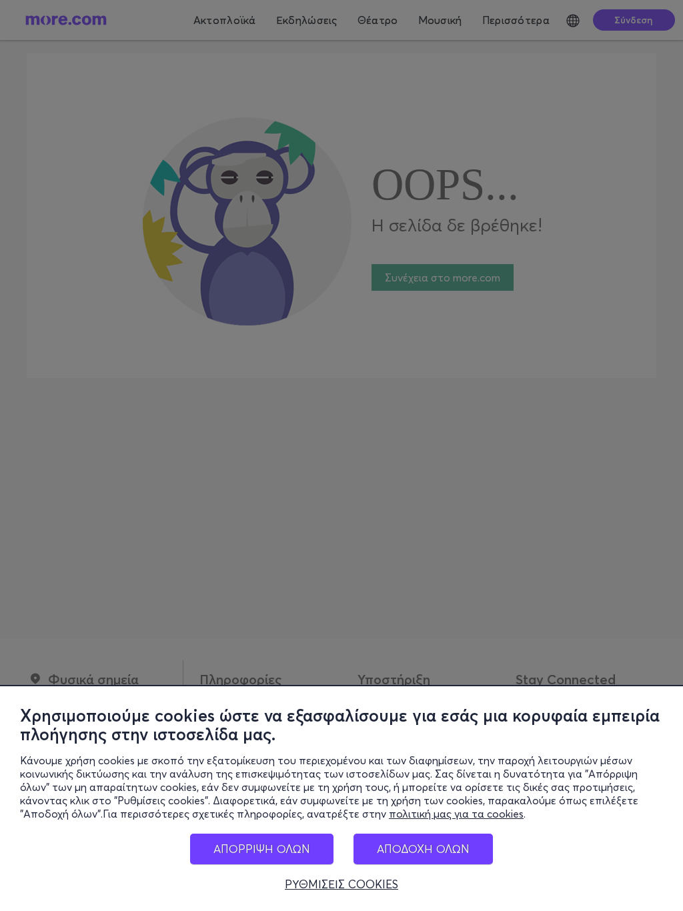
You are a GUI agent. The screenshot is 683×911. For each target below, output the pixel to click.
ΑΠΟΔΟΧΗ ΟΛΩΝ (423, 849)
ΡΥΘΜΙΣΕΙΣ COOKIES (341, 884)
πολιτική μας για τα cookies (456, 813)
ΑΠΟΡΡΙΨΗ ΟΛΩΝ (261, 849)
